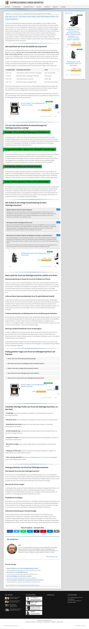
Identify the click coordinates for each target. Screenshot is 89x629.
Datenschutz (77, 625)
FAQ (22, 13)
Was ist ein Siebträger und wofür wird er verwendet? (19, 576)
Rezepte (39, 7)
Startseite (7, 7)
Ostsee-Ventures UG (13, 625)
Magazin (55, 7)
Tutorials (46, 7)
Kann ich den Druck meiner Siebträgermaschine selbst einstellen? (23, 373)
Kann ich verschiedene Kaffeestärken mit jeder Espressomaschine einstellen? (25, 580)
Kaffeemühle (33, 621)
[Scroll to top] (87, 627)
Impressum (83, 625)
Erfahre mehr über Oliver (52, 556)
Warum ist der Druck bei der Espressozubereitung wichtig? (22, 358)
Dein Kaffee (28, 621)
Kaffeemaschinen (60, 621)
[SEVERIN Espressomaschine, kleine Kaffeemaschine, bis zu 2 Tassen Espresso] (73, 60)
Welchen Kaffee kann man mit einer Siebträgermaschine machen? (22, 568)
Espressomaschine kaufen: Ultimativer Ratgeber (15, 598)
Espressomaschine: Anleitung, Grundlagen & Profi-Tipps (15, 609)
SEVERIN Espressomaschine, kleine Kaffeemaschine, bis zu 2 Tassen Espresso (73, 63)
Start (11, 13)
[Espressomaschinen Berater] (6, 4)
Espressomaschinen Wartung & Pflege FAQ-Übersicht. (30, 585)
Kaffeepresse (53, 621)
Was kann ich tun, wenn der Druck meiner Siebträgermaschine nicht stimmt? (26, 378)
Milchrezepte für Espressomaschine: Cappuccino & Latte (13, 605)
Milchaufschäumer (39, 621)
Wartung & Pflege (28, 7)
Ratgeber (63, 7)
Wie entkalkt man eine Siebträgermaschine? (17, 572)
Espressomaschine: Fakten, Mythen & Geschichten (15, 601)
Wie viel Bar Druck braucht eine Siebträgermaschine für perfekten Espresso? (26, 363)
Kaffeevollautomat (47, 621)
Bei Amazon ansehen (46, 110)
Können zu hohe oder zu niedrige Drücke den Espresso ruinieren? (23, 368)
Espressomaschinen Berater (26, 2)
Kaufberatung (16, 7)
